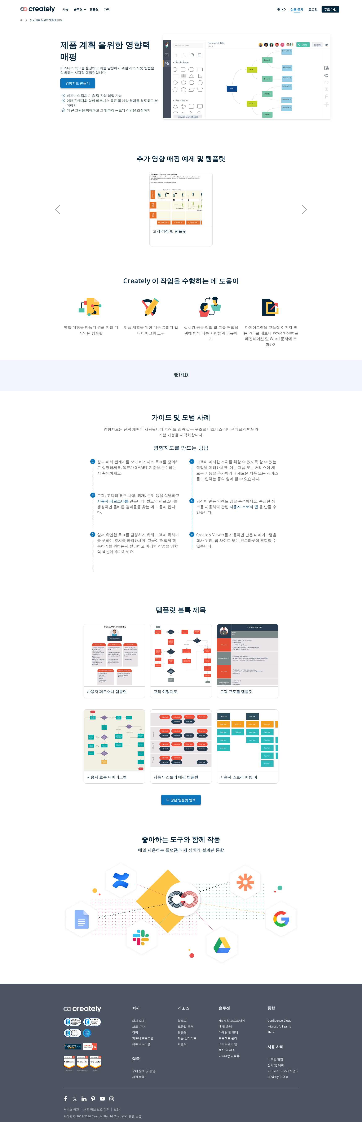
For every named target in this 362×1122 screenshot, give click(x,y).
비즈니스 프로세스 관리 (283, 1071)
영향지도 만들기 (78, 83)
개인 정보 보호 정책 (96, 1109)
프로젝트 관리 (228, 1038)
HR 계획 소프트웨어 (232, 1021)
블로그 (182, 1021)
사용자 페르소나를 (112, 501)
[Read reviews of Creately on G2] (90, 1046)
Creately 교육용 (229, 1056)
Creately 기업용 (278, 1077)
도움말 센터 (185, 1026)
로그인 (313, 9)
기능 (65, 9)
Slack (271, 1032)
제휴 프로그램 (141, 1044)
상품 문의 (297, 9)
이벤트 (182, 1044)
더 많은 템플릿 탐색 (181, 800)
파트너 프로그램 (143, 1038)
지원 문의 (138, 1077)
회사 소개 (138, 1021)
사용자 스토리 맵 (244, 506)
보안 (117, 1109)
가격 (107, 9)
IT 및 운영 (225, 1026)
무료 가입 (330, 9)
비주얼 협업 (275, 1059)
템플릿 (94, 9)
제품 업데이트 (187, 1038)
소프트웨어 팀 (228, 1044)
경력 (135, 1032)
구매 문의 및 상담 (143, 1071)
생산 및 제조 (227, 1050)
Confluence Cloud (279, 1021)
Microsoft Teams (279, 1026)
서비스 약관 (71, 1109)
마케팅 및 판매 (228, 1032)
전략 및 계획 (276, 1065)
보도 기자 (138, 1026)
